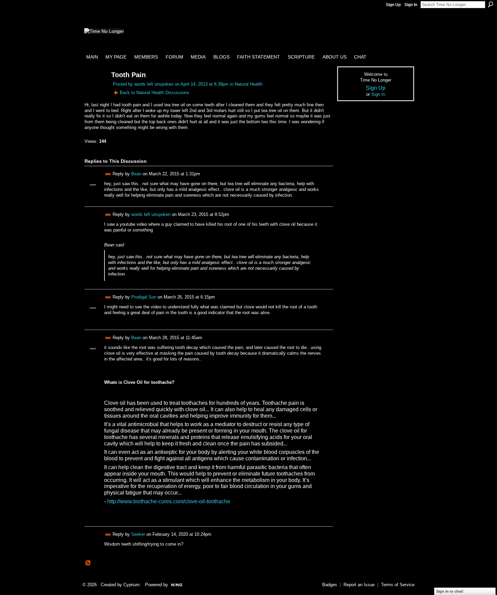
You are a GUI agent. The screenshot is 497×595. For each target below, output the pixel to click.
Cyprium (131, 584)
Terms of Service (398, 584)
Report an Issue (359, 584)
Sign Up (393, 4)
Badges (329, 584)
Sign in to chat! (450, 591)
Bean (136, 173)
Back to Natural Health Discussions (154, 92)
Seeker (138, 534)
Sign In (410, 4)
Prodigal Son (143, 297)
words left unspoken (153, 84)
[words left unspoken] (93, 87)
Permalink (108, 174)
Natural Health (248, 84)
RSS (88, 563)
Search (490, 4)
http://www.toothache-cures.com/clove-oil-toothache (168, 501)
